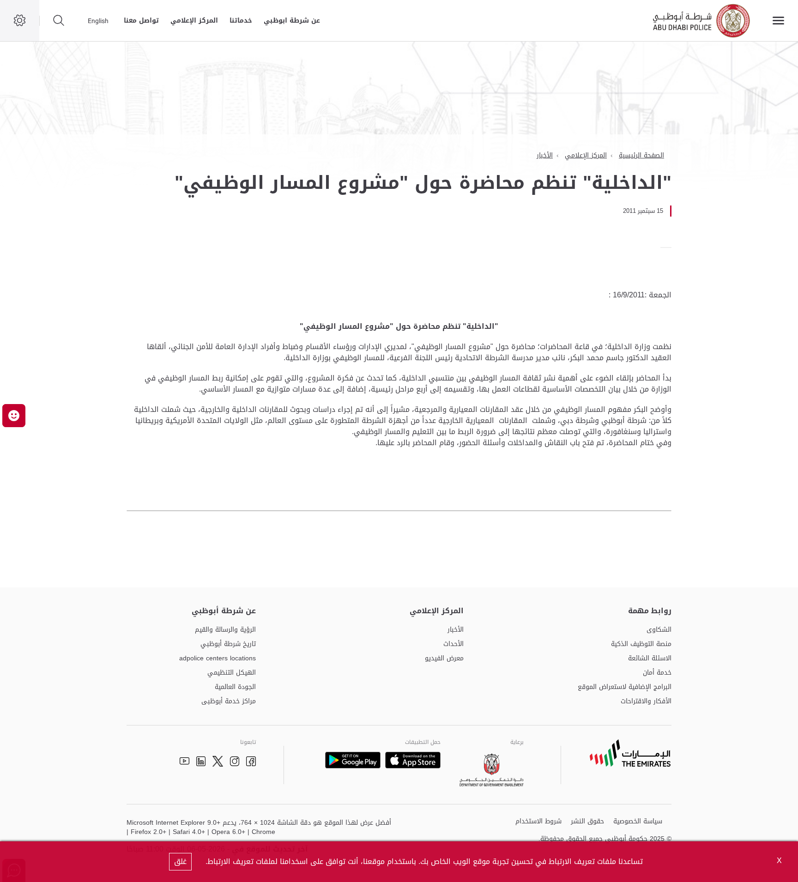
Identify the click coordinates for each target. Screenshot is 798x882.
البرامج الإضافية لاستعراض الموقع (624, 687)
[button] (13, 415)
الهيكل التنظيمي (231, 673)
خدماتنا (241, 20)
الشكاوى (659, 630)
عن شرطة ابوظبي (292, 20)
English (98, 21)
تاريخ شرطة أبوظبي (228, 644)
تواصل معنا (141, 20)
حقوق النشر (587, 821)
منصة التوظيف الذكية (641, 644)
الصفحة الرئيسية (641, 155)
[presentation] (668, 247)
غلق (180, 861)
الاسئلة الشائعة (649, 659)
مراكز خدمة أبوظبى (228, 702)
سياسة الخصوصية (637, 821)
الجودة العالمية (235, 687)
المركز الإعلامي (194, 20)
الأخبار (545, 155)
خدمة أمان (657, 673)
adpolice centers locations (217, 659)
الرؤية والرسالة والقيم (225, 630)
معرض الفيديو (444, 659)
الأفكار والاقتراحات (646, 702)
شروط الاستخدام (538, 821)
